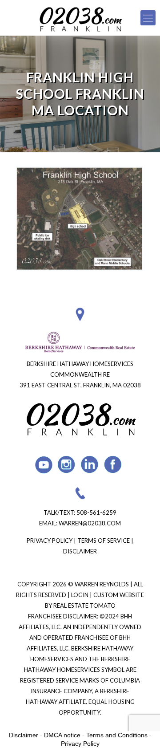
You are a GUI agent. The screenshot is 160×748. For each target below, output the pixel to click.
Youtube (44, 464)
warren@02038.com (90, 523)
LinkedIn (90, 464)
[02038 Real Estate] (80, 17)
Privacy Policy (49, 540)
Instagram (67, 464)
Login (80, 594)
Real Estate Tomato (84, 605)
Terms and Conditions (117, 735)
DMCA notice (62, 735)
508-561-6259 (96, 512)
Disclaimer (80, 551)
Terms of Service (103, 540)
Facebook (113, 464)
